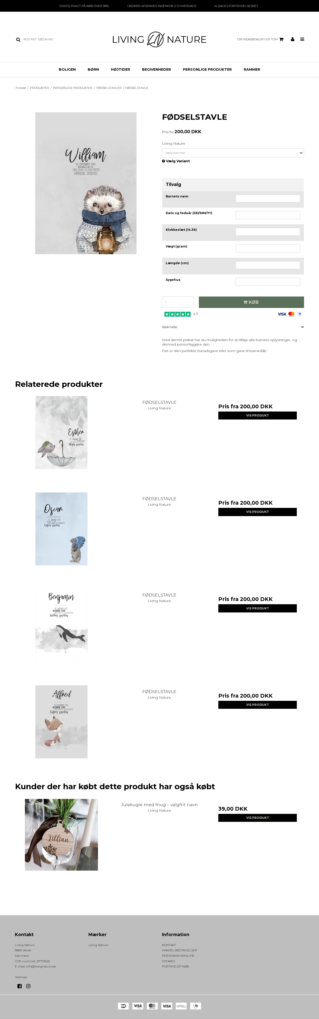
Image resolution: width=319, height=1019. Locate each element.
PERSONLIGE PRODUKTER (207, 69)
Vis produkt (257, 415)
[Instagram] (30, 986)
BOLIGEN (67, 69)
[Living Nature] (159, 39)
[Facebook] (21, 986)
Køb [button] (254, 302)
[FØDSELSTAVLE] (61, 442)
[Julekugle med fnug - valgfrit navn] (61, 844)
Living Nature (98, 945)
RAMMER (252, 69)
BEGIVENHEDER (156, 69)
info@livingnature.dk (41, 966)
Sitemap (21, 977)
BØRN (93, 69)
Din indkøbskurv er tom (257, 39)
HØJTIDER (120, 69)
